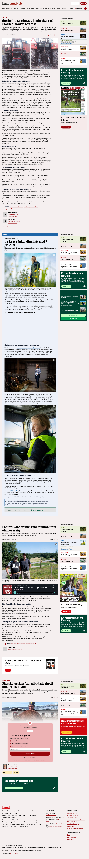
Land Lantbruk (71, 837)
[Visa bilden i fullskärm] (56, 40)
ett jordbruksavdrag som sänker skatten (28, 348)
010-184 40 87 (60, 823)
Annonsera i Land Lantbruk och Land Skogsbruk (76, 821)
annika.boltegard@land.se (14, 767)
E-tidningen (30, 8)
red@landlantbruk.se (13, 214)
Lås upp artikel (30, 753)
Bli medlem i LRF (73, 315)
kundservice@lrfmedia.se (56, 827)
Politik (58, 8)
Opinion (16, 8)
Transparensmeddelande (66, 43)
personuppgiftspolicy (41, 760)
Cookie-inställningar (73, 824)
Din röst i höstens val (11, 491)
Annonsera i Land (72, 818)
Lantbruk (4, 17)
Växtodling (43, 8)
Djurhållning (51, 8)
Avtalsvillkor (70, 826)
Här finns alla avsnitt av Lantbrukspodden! (23, 644)
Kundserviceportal (51, 815)
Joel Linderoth (14, 854)
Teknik (37, 8)
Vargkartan (22, 8)
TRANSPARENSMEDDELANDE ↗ (37, 510)
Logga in (83, 3)
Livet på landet (6, 680)
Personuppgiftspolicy (73, 815)
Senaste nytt (73, 318)
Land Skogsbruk (72, 839)
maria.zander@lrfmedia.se (14, 221)
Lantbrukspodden (6, 524)
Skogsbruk (9, 8)
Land (3, 8)
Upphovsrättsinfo (72, 813)
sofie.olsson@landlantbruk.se (15, 649)
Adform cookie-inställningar (75, 828)
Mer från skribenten (12, 216)
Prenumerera (75, 3)
